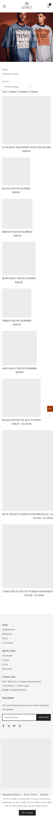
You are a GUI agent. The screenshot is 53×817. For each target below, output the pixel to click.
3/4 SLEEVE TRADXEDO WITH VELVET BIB (26, 147)
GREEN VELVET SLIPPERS (16, 320)
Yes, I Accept (27, 813)
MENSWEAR (33, 41)
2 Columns (11, 91)
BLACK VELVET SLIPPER (16, 188)
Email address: (19, 717)
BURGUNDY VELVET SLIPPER (19, 278)
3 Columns (22, 91)
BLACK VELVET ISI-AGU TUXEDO (21, 420)
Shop (21, 41)
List (4, 91)
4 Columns (33, 91)
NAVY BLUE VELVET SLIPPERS (19, 368)
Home (12, 41)
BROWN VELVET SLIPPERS (17, 231)
